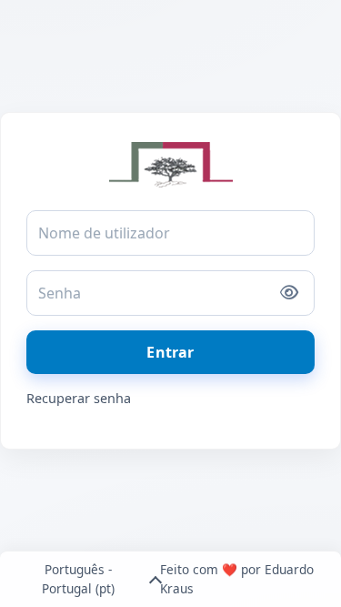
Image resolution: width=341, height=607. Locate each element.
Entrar (170, 352)
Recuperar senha (78, 398)
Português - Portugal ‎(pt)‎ (78, 578)
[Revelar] (289, 293)
